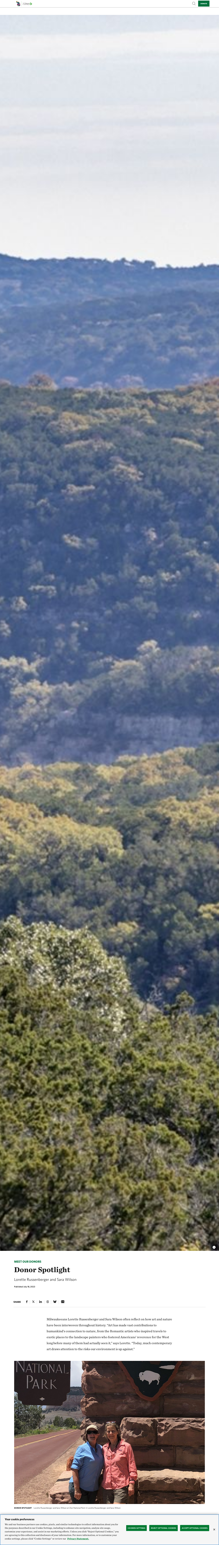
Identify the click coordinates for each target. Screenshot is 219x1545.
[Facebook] (27, 1302)
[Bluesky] (54, 1302)
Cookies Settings (136, 1528)
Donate (204, 3)
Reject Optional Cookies (163, 1528)
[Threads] (47, 1302)
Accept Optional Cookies (195, 1528)
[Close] (214, 1529)
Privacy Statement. (78, 1538)
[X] (33, 1302)
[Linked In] (40, 1302)
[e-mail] (63, 1302)
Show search (194, 3)
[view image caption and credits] (214, 1246)
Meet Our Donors (27, 1261)
